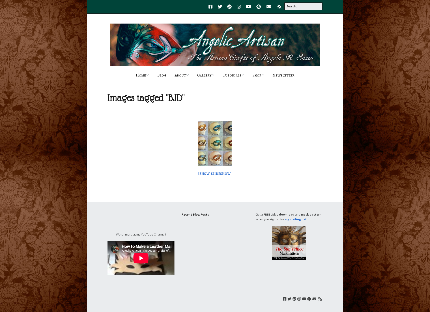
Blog (161, 75)
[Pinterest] (258, 6)
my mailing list (296, 219)
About (180, 75)
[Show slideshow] (215, 174)
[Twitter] (219, 6)
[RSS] (279, 6)
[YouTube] (249, 6)
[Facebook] (212, 6)
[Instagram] (239, 6)
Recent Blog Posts (195, 214)
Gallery (204, 75)
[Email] (269, 6)
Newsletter (284, 75)
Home (141, 75)
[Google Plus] (229, 6)
